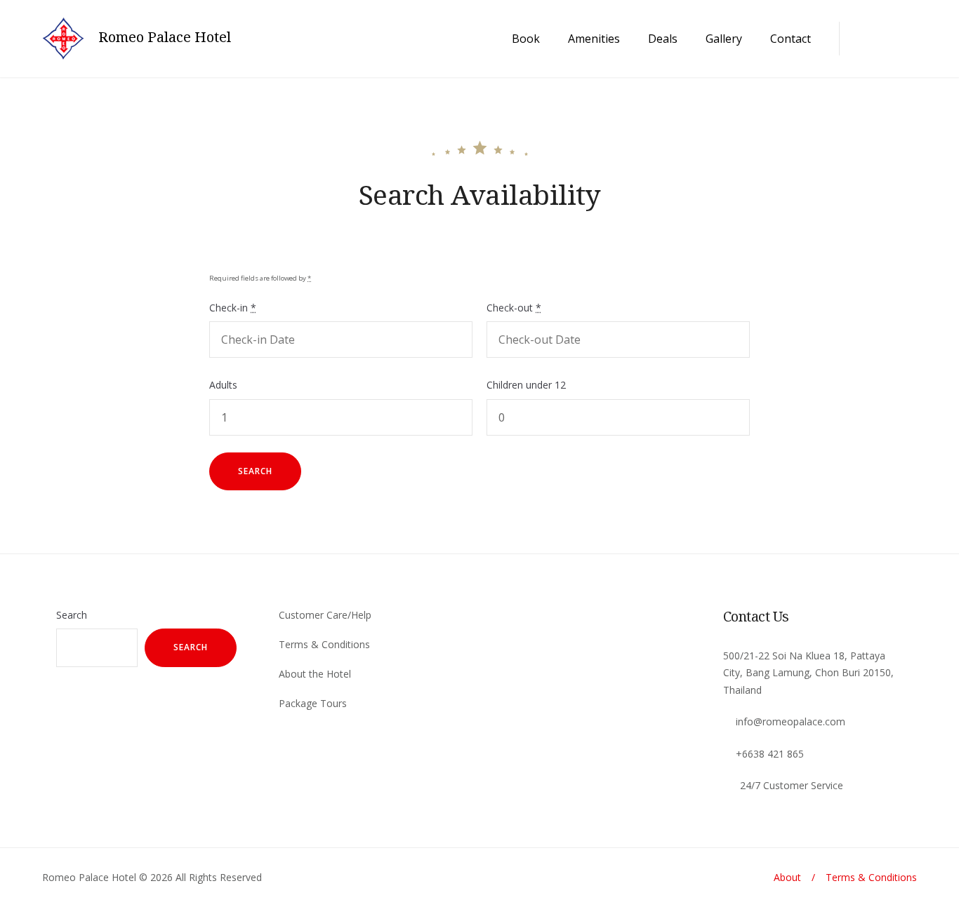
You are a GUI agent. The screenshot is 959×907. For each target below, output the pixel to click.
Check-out (514, 307)
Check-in (232, 307)
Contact (790, 38)
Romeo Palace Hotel (164, 37)
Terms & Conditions (324, 644)
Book (526, 38)
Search (71, 615)
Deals (662, 38)
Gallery (724, 38)
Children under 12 (526, 384)
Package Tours (313, 703)
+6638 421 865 (770, 753)
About (787, 877)
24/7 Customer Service (791, 785)
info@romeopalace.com (790, 721)
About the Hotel (315, 673)
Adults (223, 384)
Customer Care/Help (325, 615)
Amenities (594, 38)
